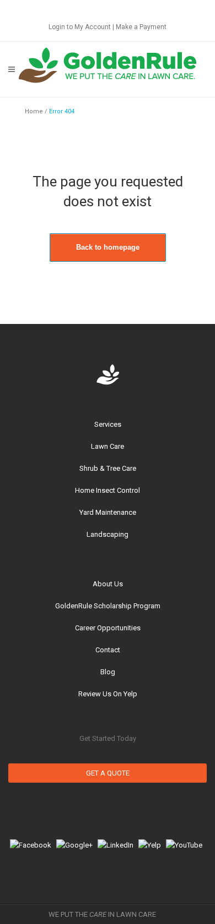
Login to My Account (80, 27)
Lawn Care (107, 446)
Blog (107, 672)
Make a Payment (141, 27)
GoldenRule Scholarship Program (107, 606)
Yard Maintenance (107, 512)
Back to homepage (107, 247)
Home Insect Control (107, 490)
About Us (108, 584)
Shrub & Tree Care (107, 468)
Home (34, 111)
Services (107, 424)
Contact (107, 650)
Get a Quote (108, 773)
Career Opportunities (108, 628)
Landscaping (107, 534)
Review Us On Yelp (107, 694)
